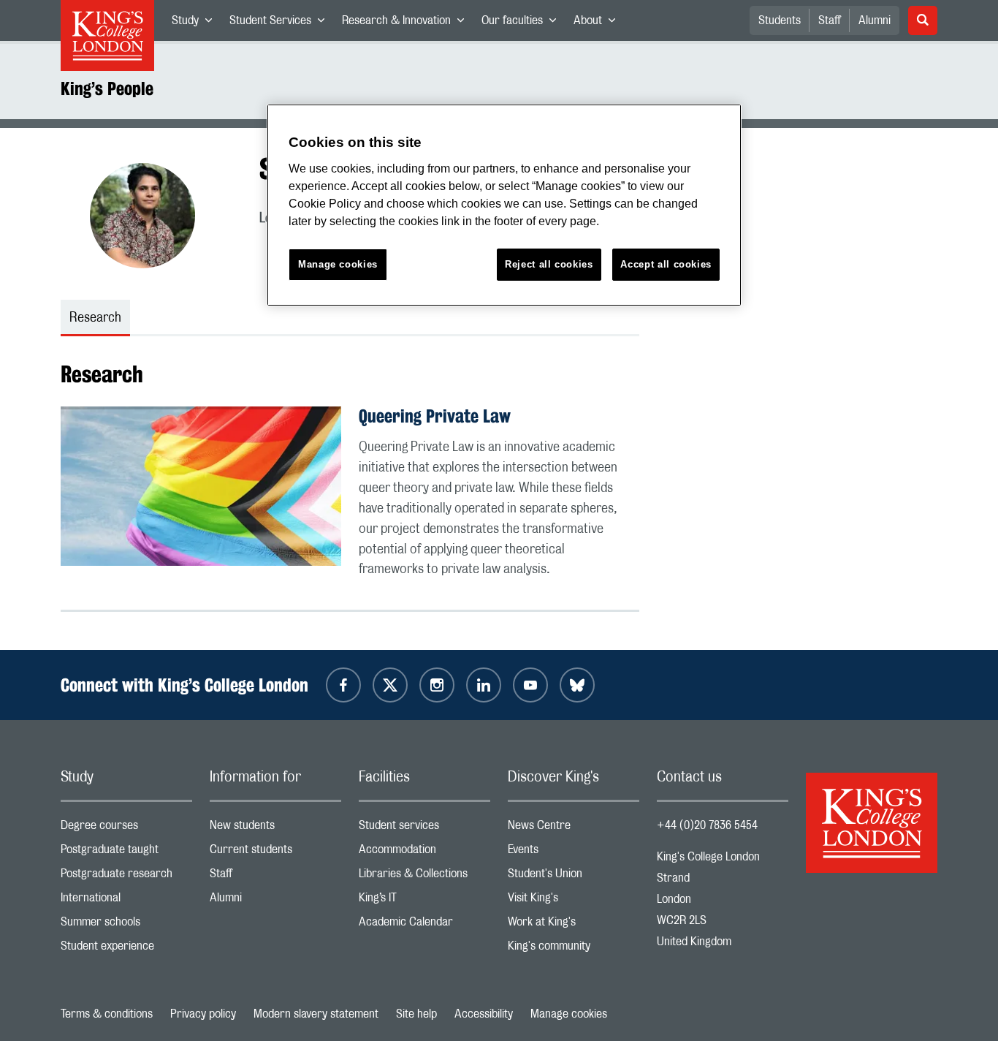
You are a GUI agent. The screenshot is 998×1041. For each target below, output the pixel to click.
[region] (504, 205)
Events (573, 853)
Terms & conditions (107, 1014)
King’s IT (424, 901)
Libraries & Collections (424, 877)
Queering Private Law (435, 416)
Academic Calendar (424, 925)
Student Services (281, 23)
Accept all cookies (666, 264)
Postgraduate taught (126, 853)
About (599, 23)
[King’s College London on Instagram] (436, 685)
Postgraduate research (126, 877)
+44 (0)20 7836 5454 (707, 825)
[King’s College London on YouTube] (530, 685)
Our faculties (523, 23)
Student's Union (573, 877)
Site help (416, 1014)
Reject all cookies (549, 264)
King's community (573, 949)
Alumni (874, 20)
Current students (275, 853)
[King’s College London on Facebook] (343, 685)
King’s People (107, 88)
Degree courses (126, 828)
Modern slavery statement (316, 1014)
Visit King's (573, 901)
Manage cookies (568, 1014)
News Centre (573, 828)
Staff (829, 20)
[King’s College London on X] (390, 685)
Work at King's (573, 925)
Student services (424, 828)
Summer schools (126, 925)
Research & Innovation (407, 23)
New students (275, 828)
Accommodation (424, 853)
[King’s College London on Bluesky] (577, 685)
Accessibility (483, 1014)
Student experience (126, 949)
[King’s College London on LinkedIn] (483, 685)
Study (196, 23)
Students (779, 20)
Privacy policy (203, 1014)
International (126, 901)
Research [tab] (95, 318)
